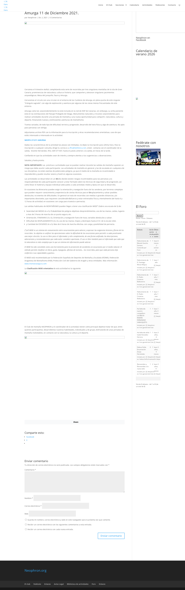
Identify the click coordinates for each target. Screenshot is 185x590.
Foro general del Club (146, 255)
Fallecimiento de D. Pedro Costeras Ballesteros (143, 278)
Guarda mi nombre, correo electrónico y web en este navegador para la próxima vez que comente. (69, 520)
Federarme (160, 5)
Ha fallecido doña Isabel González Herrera (143, 334)
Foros (143, 218)
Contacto (172, 5)
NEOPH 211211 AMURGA (35, 140)
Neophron (32, 17)
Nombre (29, 498)
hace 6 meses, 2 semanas (156, 245)
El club (27, 584)
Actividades (147, 5)
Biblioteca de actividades (77, 584)
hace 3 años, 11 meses (156, 367)
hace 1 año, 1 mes (156, 277)
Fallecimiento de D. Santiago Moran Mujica (143, 262)
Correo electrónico (33, 506)
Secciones (120, 5)
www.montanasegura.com (36, 263)
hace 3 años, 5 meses (156, 350)
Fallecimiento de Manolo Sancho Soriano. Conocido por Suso (143, 245)
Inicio (100, 5)
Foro (94, 584)
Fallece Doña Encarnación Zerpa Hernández (153, 359)
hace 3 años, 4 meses (156, 335)
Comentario (30, 470)
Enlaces (47, 584)
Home (138, 218)
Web (26, 514)
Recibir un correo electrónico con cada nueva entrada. (50, 529)
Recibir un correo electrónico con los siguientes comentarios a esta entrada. (60, 524)
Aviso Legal (59, 584)
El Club (109, 5)
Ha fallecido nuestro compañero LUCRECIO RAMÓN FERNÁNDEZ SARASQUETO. (142, 315)
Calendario (134, 5)
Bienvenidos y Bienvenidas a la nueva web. (143, 366)
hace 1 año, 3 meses (156, 311)
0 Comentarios (56, 17)
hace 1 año (156, 261)
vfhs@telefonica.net (77, 148)
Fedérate (37, 584)
